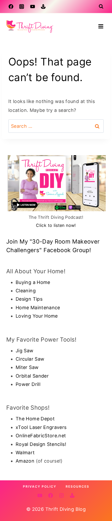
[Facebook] (11, 6)
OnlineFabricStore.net (41, 435)
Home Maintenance (38, 307)
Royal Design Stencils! (41, 444)
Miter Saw (27, 367)
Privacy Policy (39, 486)
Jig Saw (25, 350)
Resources (77, 486)
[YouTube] (32, 6)
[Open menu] (101, 26)
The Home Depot (35, 418)
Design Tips (29, 299)
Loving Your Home (37, 316)
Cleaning (26, 290)
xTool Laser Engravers (41, 427)
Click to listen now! (56, 225)
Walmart (25, 452)
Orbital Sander (32, 376)
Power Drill (28, 384)
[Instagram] (21, 6)
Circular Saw (30, 359)
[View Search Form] (101, 6)
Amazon (25, 461)
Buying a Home (33, 282)
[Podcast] (43, 6)
